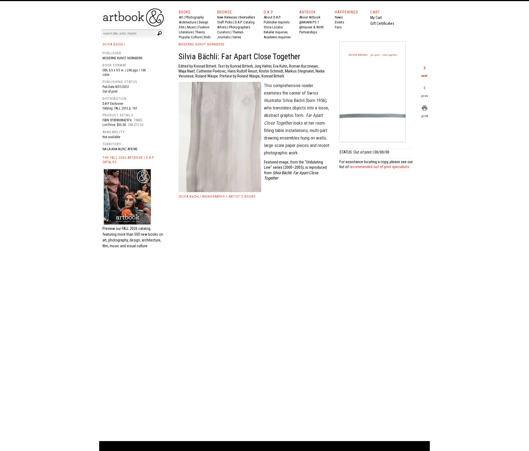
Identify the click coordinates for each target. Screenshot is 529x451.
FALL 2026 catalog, (136, 228)
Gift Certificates (382, 23)
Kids (207, 37)
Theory (200, 32)
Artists (221, 27)
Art (181, 17)
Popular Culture (190, 37)
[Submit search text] (159, 33)
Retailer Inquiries (276, 32)
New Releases (227, 17)
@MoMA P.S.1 (309, 22)
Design (203, 22)
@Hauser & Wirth (311, 27)
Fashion (203, 27)
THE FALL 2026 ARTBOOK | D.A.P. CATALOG (128, 160)
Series (236, 37)
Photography (194, 17)
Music (191, 27)
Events (339, 22)
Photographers (239, 27)
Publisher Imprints (277, 22)
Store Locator (273, 27)
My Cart (376, 17)
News (339, 17)
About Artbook (309, 17)
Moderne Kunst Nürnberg (122, 58)
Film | (183, 27)
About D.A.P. (272, 17)
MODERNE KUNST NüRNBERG (202, 44)
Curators (223, 32)
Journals (223, 37)
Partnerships (308, 32)
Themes (237, 32)
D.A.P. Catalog (245, 22)
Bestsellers (247, 17)
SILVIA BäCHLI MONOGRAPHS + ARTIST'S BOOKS (217, 196)
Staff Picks (225, 22)
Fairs (338, 27)
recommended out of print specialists (379, 166)
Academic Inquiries (277, 37)
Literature (186, 32)
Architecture (187, 22)
